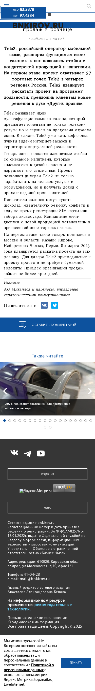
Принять (76, 663)
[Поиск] (89, 6)
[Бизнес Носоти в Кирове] (33, 25)
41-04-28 (32, 575)
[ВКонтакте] (44, 307)
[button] (4, 420)
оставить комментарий (54, 325)
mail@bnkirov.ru (35, 579)
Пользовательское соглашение (37, 618)
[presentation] (5, 391)
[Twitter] (54, 307)
